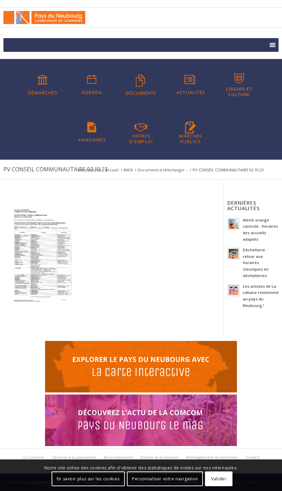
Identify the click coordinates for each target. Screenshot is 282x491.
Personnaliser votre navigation (165, 479)
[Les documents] (141, 85)
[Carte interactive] (141, 391)
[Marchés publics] (190, 132)
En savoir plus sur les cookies (88, 479)
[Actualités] (190, 85)
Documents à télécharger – (163, 169)
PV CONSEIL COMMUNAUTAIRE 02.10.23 (55, 169)
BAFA (128, 169)
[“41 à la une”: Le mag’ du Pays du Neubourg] (141, 444)
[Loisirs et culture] (239, 85)
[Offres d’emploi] (141, 132)
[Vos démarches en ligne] (43, 85)
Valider (218, 479)
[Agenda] (92, 85)
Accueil (112, 169)
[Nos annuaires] (92, 132)
